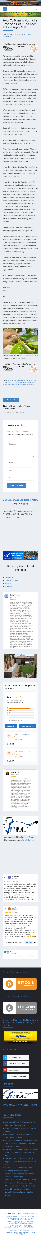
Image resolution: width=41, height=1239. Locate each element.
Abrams (8, 583)
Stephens (8, 586)
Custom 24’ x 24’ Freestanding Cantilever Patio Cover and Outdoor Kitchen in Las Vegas (21, 1152)
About (33, 1218)
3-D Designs (25, 1218)
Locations (20, 1229)
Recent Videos (12, 1217)
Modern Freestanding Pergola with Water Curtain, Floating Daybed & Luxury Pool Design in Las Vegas (21, 1143)
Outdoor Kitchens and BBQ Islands (20, 1230)
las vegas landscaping (28, 382)
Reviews (20, 1235)
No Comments (18, 412)
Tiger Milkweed (11, 580)
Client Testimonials (15, 1221)
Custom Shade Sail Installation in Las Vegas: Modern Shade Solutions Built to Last (20, 1161)
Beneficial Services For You (20, 1219)
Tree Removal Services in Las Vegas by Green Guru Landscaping (20, 1232)
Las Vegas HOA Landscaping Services (20, 1224)
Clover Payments (28, 1226)
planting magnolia (27, 385)
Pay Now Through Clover (20, 1105)
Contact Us (29, 1221)
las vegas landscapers (11, 382)
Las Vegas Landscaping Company (20, 1225)
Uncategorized (20, 34)
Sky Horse (9, 577)
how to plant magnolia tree (17, 380)
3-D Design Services (12, 1218)
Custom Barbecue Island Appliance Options (20, 1228)
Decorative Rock (20, 1222)
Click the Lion (28, 840)
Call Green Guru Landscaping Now (20, 499)
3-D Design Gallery (13, 1226)
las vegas (32, 380)
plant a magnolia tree (11, 385)
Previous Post (12, 400)
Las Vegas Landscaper (27, 1217)
